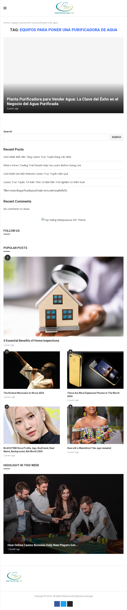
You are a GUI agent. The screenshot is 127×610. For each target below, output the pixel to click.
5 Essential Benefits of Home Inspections (31, 340)
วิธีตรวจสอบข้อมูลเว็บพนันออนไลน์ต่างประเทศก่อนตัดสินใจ (35, 190)
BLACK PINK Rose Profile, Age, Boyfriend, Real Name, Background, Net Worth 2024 (28, 450)
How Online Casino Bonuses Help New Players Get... (43, 545)
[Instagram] (70, 604)
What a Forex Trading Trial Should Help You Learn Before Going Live (42, 165)
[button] (6, 514)
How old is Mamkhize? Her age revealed (89, 448)
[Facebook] (57, 604)
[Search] (122, 8)
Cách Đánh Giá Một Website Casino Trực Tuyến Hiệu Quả (35, 173)
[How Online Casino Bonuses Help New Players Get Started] (63, 514)
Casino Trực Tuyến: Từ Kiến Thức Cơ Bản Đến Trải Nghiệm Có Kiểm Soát (44, 182)
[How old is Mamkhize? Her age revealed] (95, 425)
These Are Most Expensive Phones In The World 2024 (93, 395)
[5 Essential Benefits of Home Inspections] (63, 297)
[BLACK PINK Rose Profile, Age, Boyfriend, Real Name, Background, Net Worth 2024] (31, 425)
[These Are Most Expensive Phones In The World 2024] (95, 370)
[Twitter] (63, 604)
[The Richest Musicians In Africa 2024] (31, 370)
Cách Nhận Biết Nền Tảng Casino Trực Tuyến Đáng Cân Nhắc (37, 156)
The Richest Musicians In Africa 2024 (23, 393)
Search (7, 131)
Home (6, 22)
